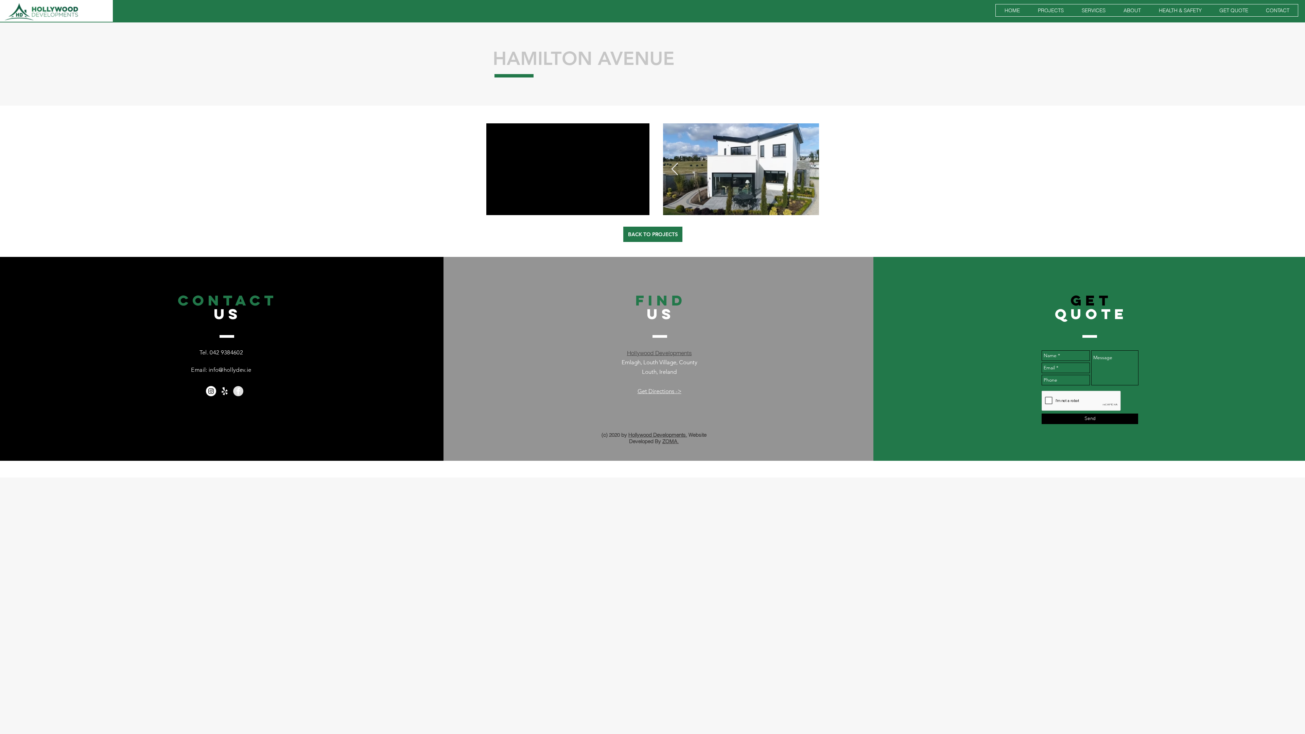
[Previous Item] (675, 169)
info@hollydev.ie (230, 369)
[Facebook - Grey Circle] (238, 391)
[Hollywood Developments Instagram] (211, 391)
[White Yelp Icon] (225, 391)
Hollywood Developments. (657, 435)
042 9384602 (226, 352)
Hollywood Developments (659, 352)
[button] (1051, 10)
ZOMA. (670, 441)
